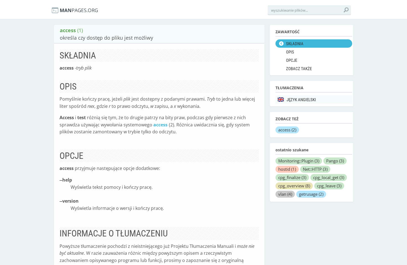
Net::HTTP (315, 169)
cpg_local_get (328, 177)
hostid (287, 169)
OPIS (290, 52)
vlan (285, 194)
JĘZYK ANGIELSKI (301, 99)
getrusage (311, 194)
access (160, 125)
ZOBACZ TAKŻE (299, 68)
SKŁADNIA (294, 43)
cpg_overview (294, 185)
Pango (335, 161)
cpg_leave (329, 185)
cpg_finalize (292, 177)
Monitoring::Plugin (298, 161)
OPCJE (291, 60)
